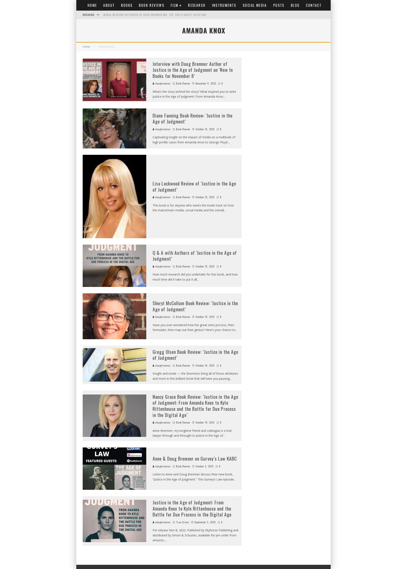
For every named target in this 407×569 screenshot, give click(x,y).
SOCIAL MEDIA (255, 5)
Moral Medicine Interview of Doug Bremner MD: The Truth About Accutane (155, 15)
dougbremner (163, 83)
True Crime (182, 522)
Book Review (183, 83)
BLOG (295, 5)
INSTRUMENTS (224, 5)
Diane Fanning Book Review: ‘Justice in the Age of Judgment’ (193, 118)
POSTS (278, 5)
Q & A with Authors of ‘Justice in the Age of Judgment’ (195, 255)
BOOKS (126, 5)
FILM (174, 5)
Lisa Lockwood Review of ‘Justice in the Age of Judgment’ (194, 186)
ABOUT (109, 5)
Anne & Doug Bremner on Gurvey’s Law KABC (195, 458)
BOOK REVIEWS (151, 5)
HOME (92, 5)
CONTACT (314, 5)
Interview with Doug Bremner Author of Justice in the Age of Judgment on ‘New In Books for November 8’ (193, 69)
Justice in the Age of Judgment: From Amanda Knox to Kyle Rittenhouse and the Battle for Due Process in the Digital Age (192, 508)
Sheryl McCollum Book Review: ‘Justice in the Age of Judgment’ (195, 306)
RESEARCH (196, 5)
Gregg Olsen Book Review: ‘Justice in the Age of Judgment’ (195, 354)
